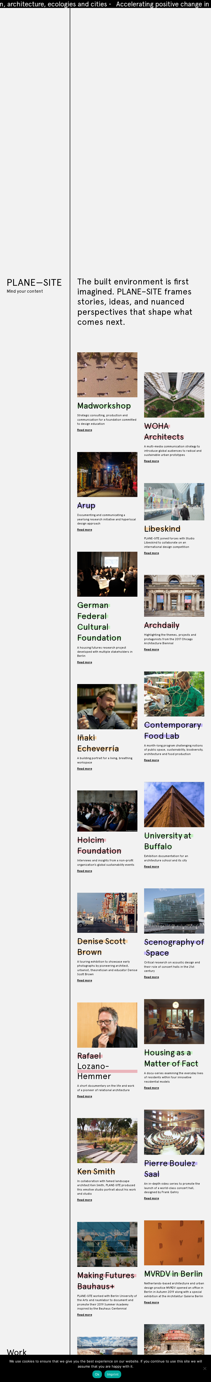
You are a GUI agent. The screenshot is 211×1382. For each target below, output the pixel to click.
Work (17, 1352)
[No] (204, 1368)
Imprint (113, 1374)
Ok (97, 1374)
